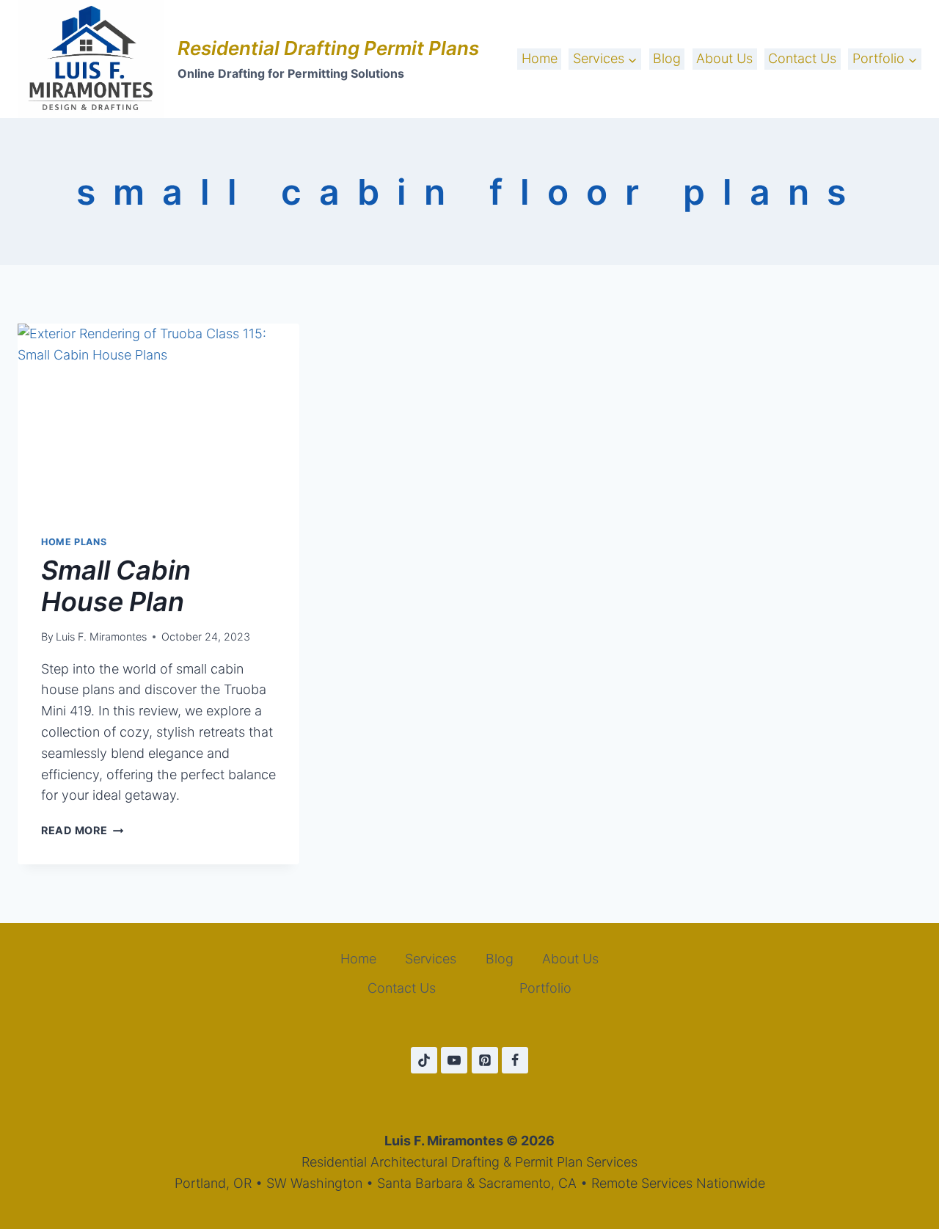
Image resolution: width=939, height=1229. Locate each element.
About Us (724, 58)
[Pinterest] (485, 1060)
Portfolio (545, 988)
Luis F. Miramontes (101, 636)
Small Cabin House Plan (116, 586)
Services (430, 958)
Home (540, 58)
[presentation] (158, 417)
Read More (82, 830)
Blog (667, 58)
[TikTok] (424, 1060)
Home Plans (73, 541)
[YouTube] (454, 1060)
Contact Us (802, 58)
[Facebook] (515, 1060)
